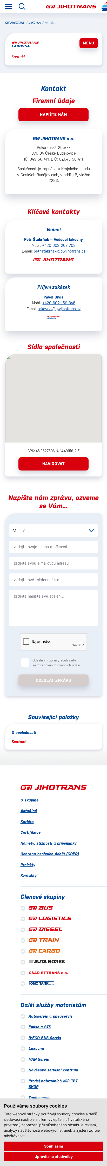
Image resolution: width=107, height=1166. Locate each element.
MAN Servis (39, 1059)
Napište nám (53, 114)
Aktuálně (29, 811)
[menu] (8, 6)
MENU (88, 43)
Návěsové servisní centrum (53, 1070)
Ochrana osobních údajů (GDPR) (50, 854)
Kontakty (29, 875)
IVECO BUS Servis (45, 1038)
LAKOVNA (35, 22)
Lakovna (36, 1048)
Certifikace (31, 832)
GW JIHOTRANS (15, 22)
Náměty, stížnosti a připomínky (49, 843)
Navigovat (53, 463)
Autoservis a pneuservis (51, 1016)
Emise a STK (40, 1027)
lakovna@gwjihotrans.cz (59, 309)
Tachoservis (39, 1097)
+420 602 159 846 (59, 303)
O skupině (29, 800)
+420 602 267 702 (59, 245)
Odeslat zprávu (53, 680)
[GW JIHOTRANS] (71, 7)
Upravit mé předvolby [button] (54, 1156)
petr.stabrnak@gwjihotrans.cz (59, 251)
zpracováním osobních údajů (58, 665)
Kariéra (27, 821)
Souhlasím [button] (53, 1146)
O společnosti (24, 732)
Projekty (28, 865)
